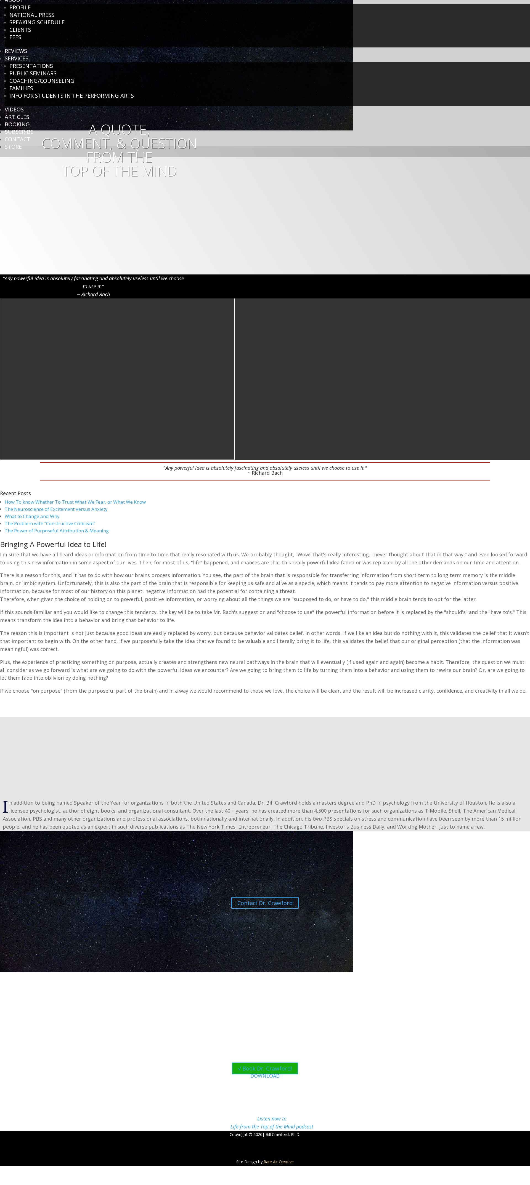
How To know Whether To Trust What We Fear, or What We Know (75, 502)
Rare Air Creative (279, 1161)
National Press (31, 14)
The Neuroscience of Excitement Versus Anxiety (56, 509)
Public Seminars (33, 73)
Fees (15, 37)
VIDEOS (14, 109)
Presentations (31, 66)
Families (21, 88)
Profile (20, 7)
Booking (17, 124)
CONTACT (17, 139)
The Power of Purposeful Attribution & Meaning (57, 530)
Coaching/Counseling (42, 80)
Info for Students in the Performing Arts (71, 95)
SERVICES (16, 58)
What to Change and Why (32, 516)
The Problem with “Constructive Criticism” (50, 523)
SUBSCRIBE (19, 131)
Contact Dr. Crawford (265, 903)
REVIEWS (16, 51)
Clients (20, 29)
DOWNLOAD (265, 1075)
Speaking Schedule (37, 22)
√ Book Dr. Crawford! (265, 1068)
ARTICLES (17, 117)
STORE (13, 146)
